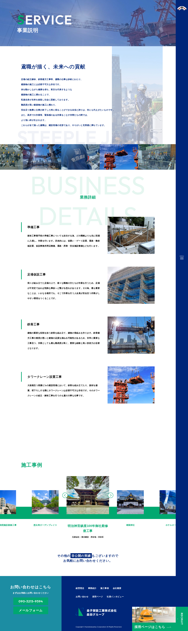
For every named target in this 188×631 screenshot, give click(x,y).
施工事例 (104, 588)
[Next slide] (110, 495)
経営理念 (80, 588)
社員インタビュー (115, 597)
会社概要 (117, 588)
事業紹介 (92, 588)
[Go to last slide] (65, 495)
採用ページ (97, 597)
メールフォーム (31, 610)
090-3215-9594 (31, 601)
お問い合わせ (82, 597)
